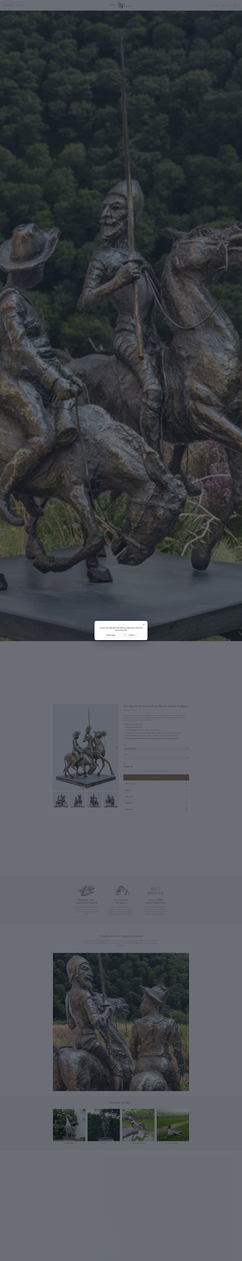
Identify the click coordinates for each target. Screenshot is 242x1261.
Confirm (131, 635)
